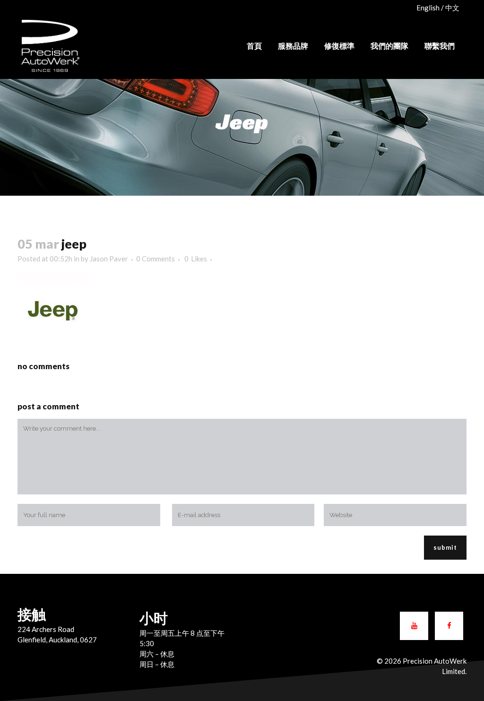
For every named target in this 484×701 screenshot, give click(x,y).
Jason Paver (109, 258)
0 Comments (155, 258)
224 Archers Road (45, 629)
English (428, 7)
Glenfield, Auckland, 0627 (57, 639)
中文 (452, 7)
